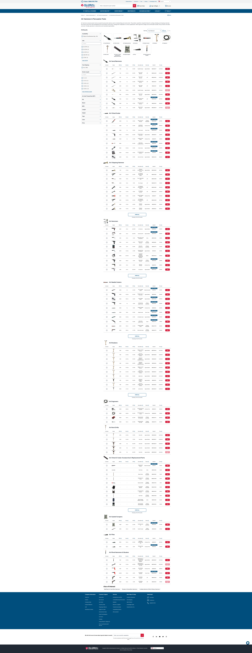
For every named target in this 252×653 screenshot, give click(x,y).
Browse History (129, 1)
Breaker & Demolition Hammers (129, 589)
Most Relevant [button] (151, 30)
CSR (86, 607)
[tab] (164, 30)
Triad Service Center (117, 607)
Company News (88, 602)
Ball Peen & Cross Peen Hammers (112, 589)
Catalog (145, 1)
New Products (129, 602)
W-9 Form (101, 616)
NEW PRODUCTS (131, 11)
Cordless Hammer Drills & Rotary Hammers (150, 589)
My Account (101, 599)
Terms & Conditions (123, 650)
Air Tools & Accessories (102, 15)
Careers (86, 599)
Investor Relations (88, 604)
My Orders (101, 602)
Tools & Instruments (90, 15)
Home (82, 15)
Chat (141, 1)
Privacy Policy (133, 638)
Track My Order (102, 604)
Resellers (114, 602)
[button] (164, 1)
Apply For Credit (102, 609)
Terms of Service (141, 638)
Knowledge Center (153, 1)
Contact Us (136, 1)
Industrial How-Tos (130, 607)
